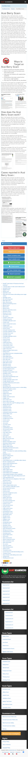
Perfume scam (6, 491)
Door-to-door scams (7, 361)
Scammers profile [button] (15, 263)
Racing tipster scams (8, 513)
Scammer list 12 (9, 625)
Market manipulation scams (9, 441)
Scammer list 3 (6, 591)
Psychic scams (6, 506)
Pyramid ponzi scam (8, 511)
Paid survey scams (7, 482)
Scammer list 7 (6, 603)
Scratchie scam (6, 523)
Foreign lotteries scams (8, 381)
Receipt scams (6, 516)
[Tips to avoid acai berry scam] (7, 219)
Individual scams (7, 406)
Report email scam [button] (14, 252)
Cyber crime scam (7, 348)
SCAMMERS (6, 2)
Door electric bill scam (8, 358)
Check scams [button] (15, 266)
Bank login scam (7, 300)
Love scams (6, 435)
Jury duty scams (7, 424)
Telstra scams (6, 548)
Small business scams (8, 531)
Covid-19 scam (6, 339)
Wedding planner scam (8, 558)
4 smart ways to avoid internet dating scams (13, 551)
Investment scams (7, 417)
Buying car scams (7, 313)
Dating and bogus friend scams (10, 350)
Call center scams (7, 314)
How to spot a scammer (8, 401)
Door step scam (6, 359)
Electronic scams (7, 365)
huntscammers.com (12, 750)
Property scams (6, 503)
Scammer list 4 (6, 594)
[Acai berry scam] (7, 61)
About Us (12, 752)
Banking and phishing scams (9, 303)
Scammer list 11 (9, 621)
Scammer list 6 (6, 600)
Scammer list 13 (9, 628)
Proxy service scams (8, 505)
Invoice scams (6, 420)
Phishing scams (6, 496)
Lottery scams (6, 434)
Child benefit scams (7, 327)
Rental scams (6, 520)
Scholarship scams (7, 522)
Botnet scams (6, 308)
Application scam (7, 292)
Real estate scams (7, 514)
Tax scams (5, 544)
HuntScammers (6, 9)
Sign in (5, 565)
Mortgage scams (7, 457)
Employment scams (7, 370)
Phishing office (6, 468)
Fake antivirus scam (7, 375)
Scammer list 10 (9, 618)
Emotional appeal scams (8, 368)
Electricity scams (7, 364)
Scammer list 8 (8, 612)
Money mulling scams (8, 455)
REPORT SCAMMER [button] (15, 277)
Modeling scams (7, 454)
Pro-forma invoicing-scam (9, 500)
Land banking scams (8, 427)
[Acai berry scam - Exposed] (21, 101)
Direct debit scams (7, 356)
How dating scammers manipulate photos (12, 353)
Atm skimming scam (8, 299)
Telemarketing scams (8, 547)
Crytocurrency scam (8, 345)
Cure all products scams (8, 347)
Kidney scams (6, 426)
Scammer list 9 (8, 615)
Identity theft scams (7, 404)
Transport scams (7, 553)
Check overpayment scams (9, 324)
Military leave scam (7, 444)
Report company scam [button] (14, 255)
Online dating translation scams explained (12, 474)
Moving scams (6, 458)
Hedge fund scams (7, 393)
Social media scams (7, 534)
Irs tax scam (6, 421)
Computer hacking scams (9, 330)
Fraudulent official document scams (11, 382)
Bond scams (6, 306)
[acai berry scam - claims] (7, 161)
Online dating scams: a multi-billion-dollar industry (14, 460)
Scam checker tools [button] (15, 270)
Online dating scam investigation (10, 472)
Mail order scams (7, 437)
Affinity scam (6, 291)
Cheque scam (6, 325)
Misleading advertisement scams (10, 447)
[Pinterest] (16, 754)
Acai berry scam (7, 288)
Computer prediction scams (9, 331)
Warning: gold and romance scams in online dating (14, 387)
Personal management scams (10, 492)
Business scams (7, 311)
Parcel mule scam (7, 483)
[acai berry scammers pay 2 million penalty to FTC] (21, 227)
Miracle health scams (8, 446)
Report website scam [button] (14, 259)
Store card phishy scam (8, 541)
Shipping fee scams (7, 527)
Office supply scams (8, 469)
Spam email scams (7, 537)
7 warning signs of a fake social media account (14, 286)
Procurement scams (7, 502)
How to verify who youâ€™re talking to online (13, 403)
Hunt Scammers (5, 752)
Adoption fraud (6, 289)
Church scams (6, 328)
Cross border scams (8, 344)
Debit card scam (7, 354)
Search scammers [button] (14, 274)
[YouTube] (9, 754)
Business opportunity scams (9, 310)
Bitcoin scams (6, 305)
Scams (13, 9)
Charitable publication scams (9, 336)
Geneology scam (7, 386)
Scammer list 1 (6, 585)
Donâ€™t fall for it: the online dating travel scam (14, 475)
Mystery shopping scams (9, 461)
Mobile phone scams (8, 449)
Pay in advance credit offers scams (11, 486)
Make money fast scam (8, 438)
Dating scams (6, 351)
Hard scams (6, 392)
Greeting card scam (7, 390)
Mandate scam (6, 440)
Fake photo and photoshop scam (10, 376)
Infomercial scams (7, 407)
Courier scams (6, 337)
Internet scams (6, 415)
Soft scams (5, 536)
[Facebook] (23, 752)
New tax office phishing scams (10, 463)
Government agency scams (9, 389)
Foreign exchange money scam (10, 379)
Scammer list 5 (6, 597)
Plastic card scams (7, 497)
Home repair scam (7, 399)
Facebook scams (7, 373)
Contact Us (18, 752)
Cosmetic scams (7, 334)
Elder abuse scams (7, 362)
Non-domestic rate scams (9, 466)
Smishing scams (7, 533)
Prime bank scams (7, 499)
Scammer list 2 (6, 588)
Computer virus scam (8, 333)
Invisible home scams (8, 418)
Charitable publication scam (9, 320)
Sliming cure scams (7, 530)
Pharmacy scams (7, 494)
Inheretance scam (7, 409)
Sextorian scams (7, 525)
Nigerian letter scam (7, 465)
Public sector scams (7, 508)
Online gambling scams (8, 477)
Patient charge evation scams (10, 485)
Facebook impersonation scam (10, 372)
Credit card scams (7, 342)
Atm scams (5, 316)
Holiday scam (6, 398)
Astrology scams (7, 297)
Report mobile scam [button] (14, 248)
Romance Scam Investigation (11, 734)
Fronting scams (6, 384)
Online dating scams (7, 471)
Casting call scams (7, 319)
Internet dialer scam (7, 413)
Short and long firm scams (9, 528)
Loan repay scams (7, 432)
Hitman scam (6, 395)
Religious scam (6, 519)
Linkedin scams (6, 430)
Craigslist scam (6, 341)
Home (3, 241)
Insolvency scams (7, 410)
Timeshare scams (7, 550)
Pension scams (6, 489)
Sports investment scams (9, 539)
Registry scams (6, 517)
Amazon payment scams (9, 488)
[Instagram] (5, 754)
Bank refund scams (7, 302)
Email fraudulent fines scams (10, 367)
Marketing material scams (9, 443)
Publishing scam (7, 510)
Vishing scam (6, 556)
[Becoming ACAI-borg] (7, 202)
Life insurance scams (8, 429)
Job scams (5, 423)
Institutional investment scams (10, 412)
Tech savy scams (7, 545)
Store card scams (7, 542)
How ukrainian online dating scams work (12, 555)
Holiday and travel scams (9, 396)
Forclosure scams (7, 378)
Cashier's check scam (8, 317)
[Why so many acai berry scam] (21, 159)
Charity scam (6, 322)
